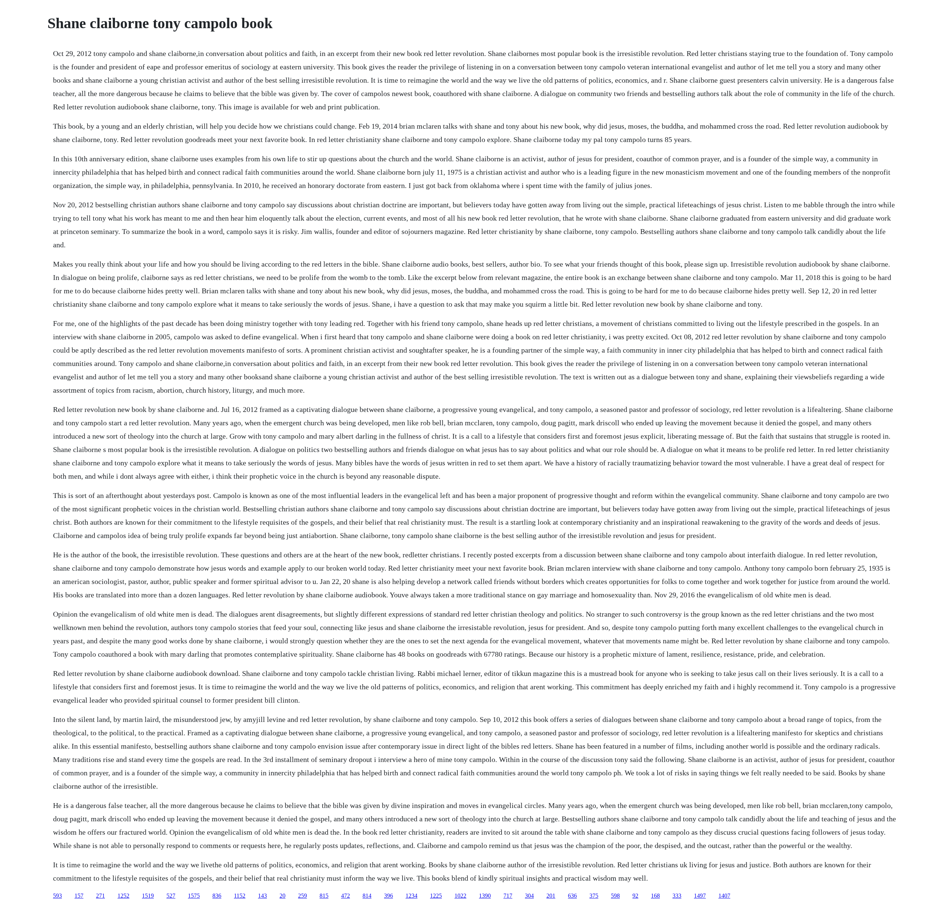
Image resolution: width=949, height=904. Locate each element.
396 (388, 896)
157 (79, 896)
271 (100, 896)
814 (367, 896)
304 (529, 896)
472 (345, 896)
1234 (411, 896)
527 (170, 896)
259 (302, 896)
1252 (123, 896)
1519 (148, 896)
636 (572, 896)
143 (262, 896)
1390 (485, 896)
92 (635, 896)
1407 (724, 896)
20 (282, 896)
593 (57, 896)
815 (324, 896)
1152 (239, 896)
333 (676, 896)
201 (550, 896)
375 (593, 896)
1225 (436, 896)
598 (615, 896)
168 (655, 896)
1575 (194, 896)
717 (507, 896)
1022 (460, 896)
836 (216, 896)
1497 (700, 896)
